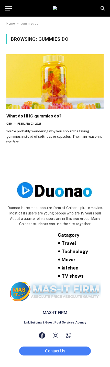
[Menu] (8, 8)
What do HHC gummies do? (33, 115)
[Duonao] (55, 8)
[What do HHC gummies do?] (55, 81)
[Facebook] (42, 335)
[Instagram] (55, 335)
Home (10, 23)
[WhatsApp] (68, 335)
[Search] (102, 8)
